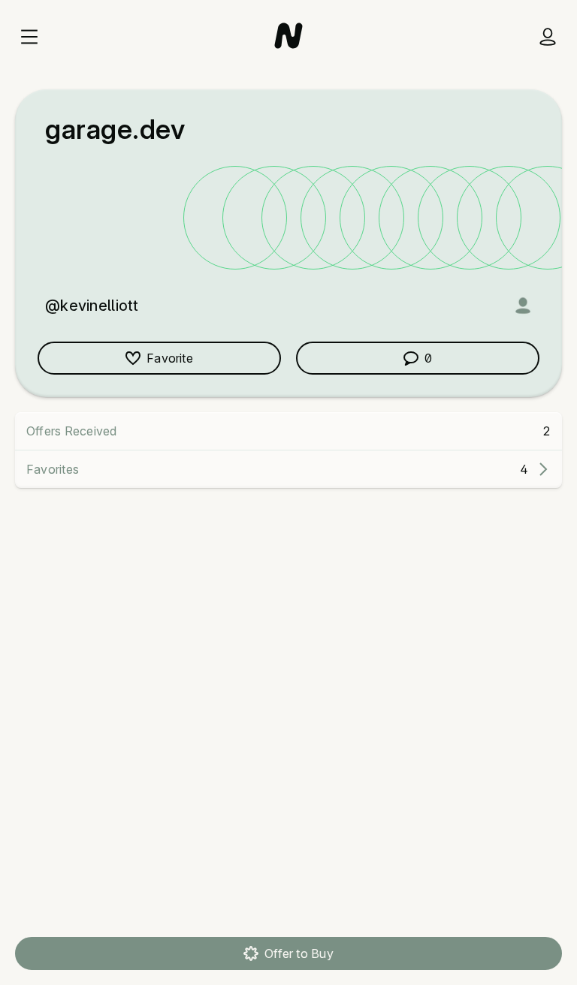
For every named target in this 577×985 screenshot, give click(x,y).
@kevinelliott (91, 306)
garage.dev (115, 129)
